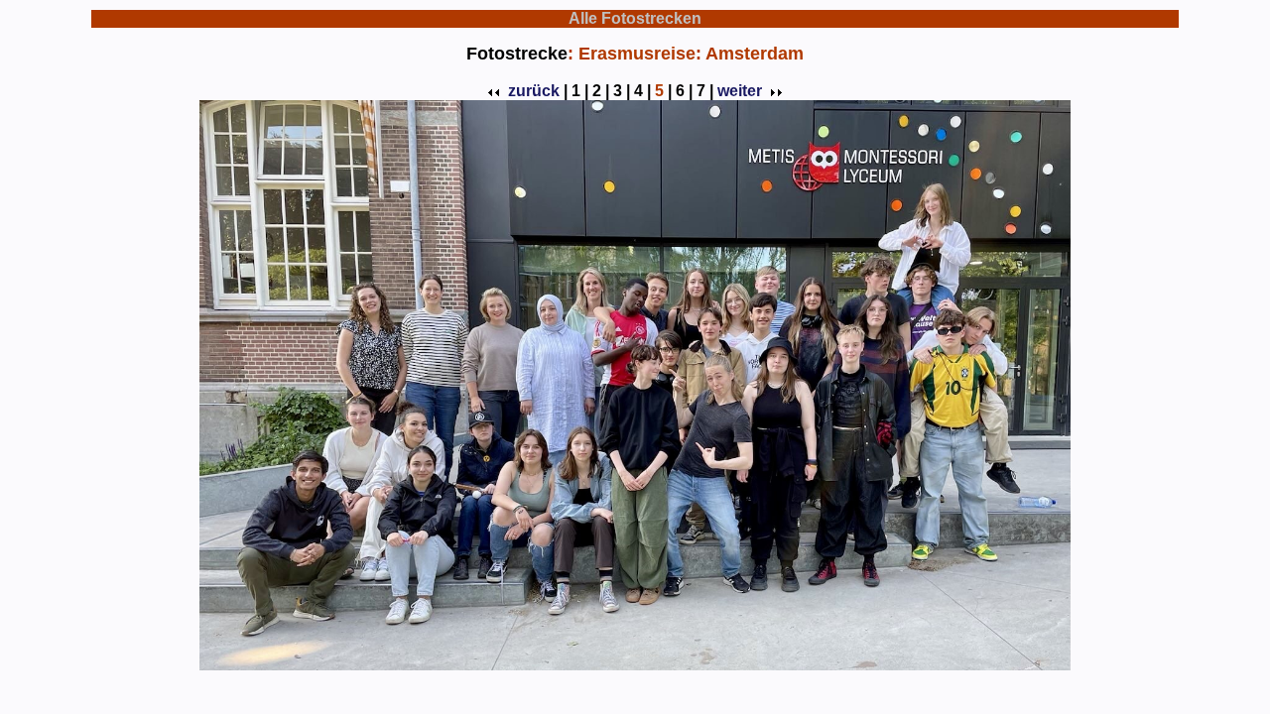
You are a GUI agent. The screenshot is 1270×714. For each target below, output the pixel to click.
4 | (642, 90)
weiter (739, 90)
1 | (580, 90)
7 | (705, 90)
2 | (600, 90)
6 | (684, 90)
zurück (534, 90)
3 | (621, 90)
